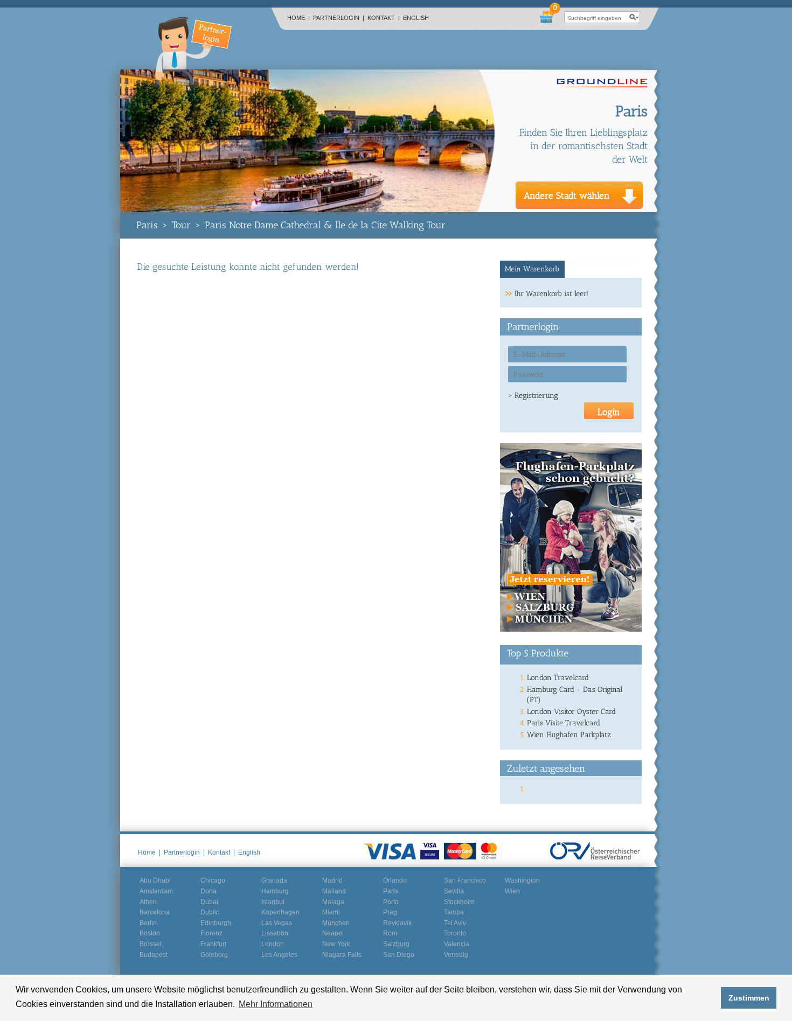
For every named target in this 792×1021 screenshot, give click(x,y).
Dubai (209, 902)
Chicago (212, 880)
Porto (391, 902)
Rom (390, 933)
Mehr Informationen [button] (275, 1004)
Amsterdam (156, 891)
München (336, 923)
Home (298, 18)
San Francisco (465, 880)
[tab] (532, 269)
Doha (208, 891)
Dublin (210, 912)
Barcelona (155, 912)
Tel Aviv (455, 923)
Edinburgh (215, 923)
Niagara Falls (342, 955)
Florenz (211, 933)
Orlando (395, 880)
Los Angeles (279, 955)
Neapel (333, 933)
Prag (390, 912)
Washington (522, 880)
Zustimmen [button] (748, 998)
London (272, 944)
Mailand (334, 891)
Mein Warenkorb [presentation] (532, 269)
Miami (331, 912)
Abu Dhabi (155, 880)
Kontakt (383, 18)
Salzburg (396, 944)
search (634, 17)
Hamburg (275, 891)
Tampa (454, 912)
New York (336, 944)
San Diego (398, 955)
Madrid (332, 880)
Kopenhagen (280, 912)
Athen (148, 902)
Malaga (333, 902)
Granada (274, 880)
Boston (150, 933)
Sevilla (454, 891)
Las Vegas (276, 923)
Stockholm (459, 902)
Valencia (456, 944)
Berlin (148, 923)
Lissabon (274, 933)
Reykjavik (397, 923)
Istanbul (272, 902)
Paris (147, 225)
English (416, 18)
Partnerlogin (338, 18)
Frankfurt (213, 944)
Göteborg (214, 955)
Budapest (154, 955)
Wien (512, 891)
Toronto (455, 933)
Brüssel (151, 944)
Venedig (456, 955)
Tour (181, 225)
